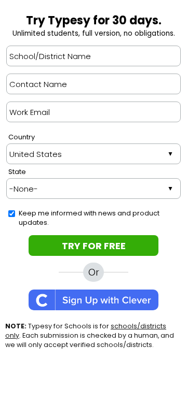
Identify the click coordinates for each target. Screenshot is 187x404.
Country (21, 137)
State (17, 172)
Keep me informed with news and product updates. (89, 218)
